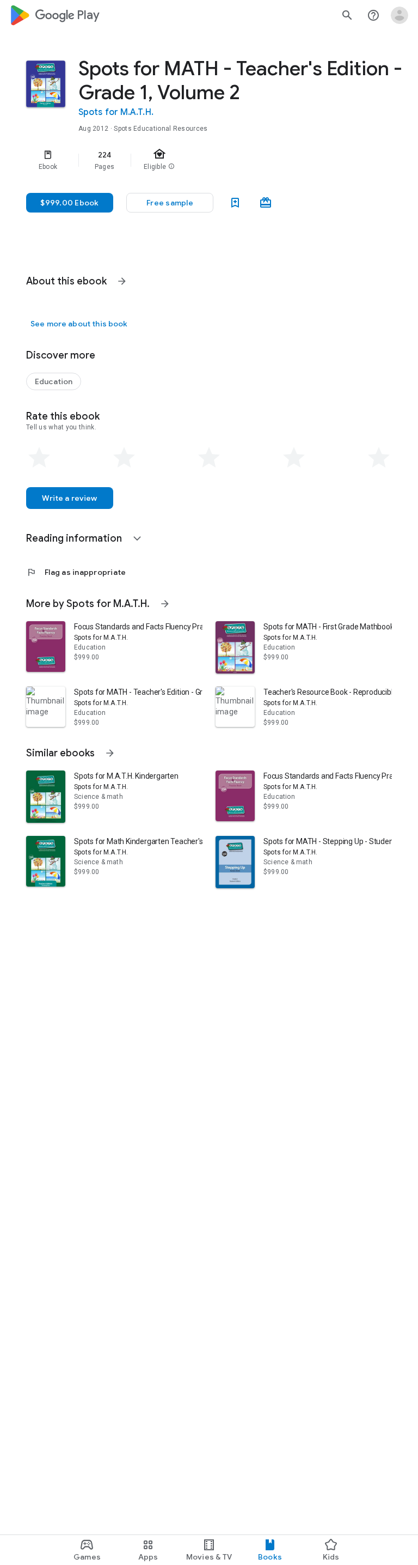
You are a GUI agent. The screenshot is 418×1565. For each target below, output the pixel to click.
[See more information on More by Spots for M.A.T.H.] (165, 604)
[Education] (53, 381)
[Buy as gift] (266, 203)
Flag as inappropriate (76, 572)
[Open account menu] (399, 15)
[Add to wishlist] (235, 203)
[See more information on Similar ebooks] (110, 753)
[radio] (39, 458)
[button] (169, 203)
